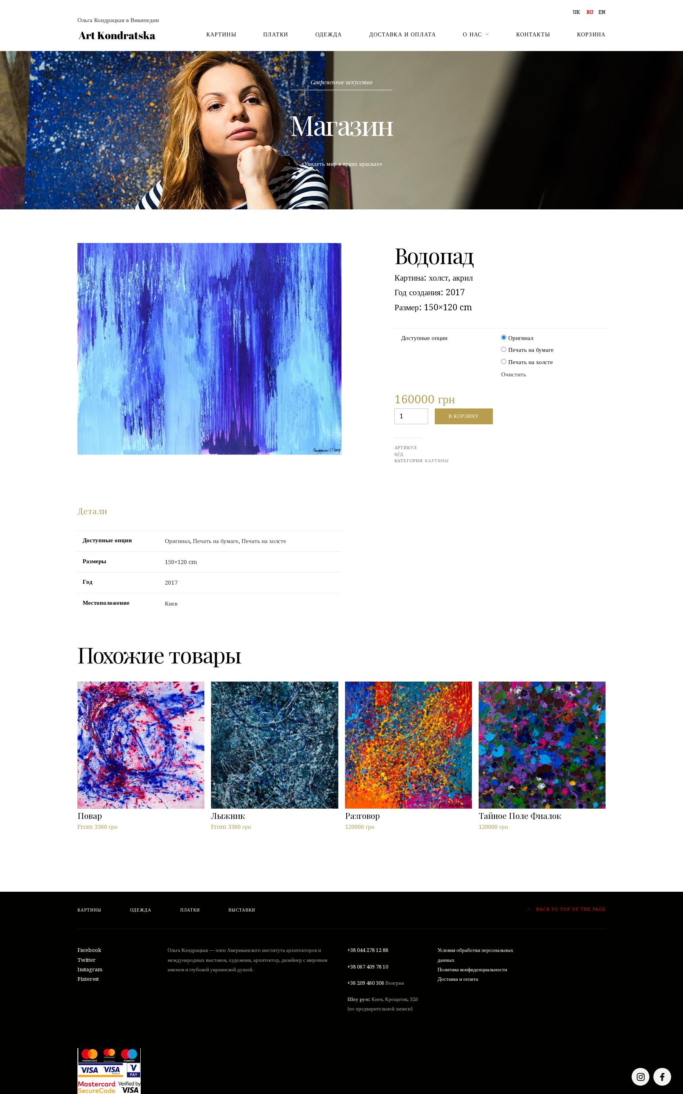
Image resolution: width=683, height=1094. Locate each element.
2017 (171, 582)
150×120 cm (181, 562)
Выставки (241, 910)
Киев (171, 603)
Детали (92, 510)
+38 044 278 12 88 (367, 950)
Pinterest (88, 979)
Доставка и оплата (402, 34)
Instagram (89, 969)
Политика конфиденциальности (472, 969)
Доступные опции (424, 338)
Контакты (533, 34)
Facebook (89, 950)
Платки (276, 34)
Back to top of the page (570, 909)
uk (576, 12)
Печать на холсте (530, 362)
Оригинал (520, 338)
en (602, 12)
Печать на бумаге (531, 349)
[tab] (92, 511)
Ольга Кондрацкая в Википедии (118, 20)
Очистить (513, 374)
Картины (221, 34)
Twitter (86, 960)
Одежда (328, 34)
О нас (472, 34)
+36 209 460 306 (365, 983)
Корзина (591, 34)
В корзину (464, 416)
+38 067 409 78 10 (367, 967)
